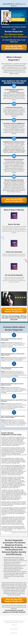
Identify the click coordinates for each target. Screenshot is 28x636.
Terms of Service (14, 629)
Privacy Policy (14, 633)
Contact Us (14, 625)
